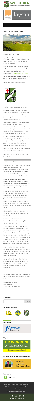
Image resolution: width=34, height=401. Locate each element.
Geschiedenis (24, 384)
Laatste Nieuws (16, 34)
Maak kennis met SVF (20, 387)
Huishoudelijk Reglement (16, 389)
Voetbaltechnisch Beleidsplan (16, 391)
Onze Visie (7, 384)
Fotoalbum (8, 387)
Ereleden (15, 384)
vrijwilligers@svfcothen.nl (20, 73)
